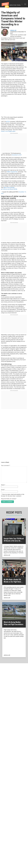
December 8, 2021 (17, 155)
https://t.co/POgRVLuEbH (8, 131)
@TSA (8, 121)
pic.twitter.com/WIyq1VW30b (9, 189)
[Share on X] (1, 420)
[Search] (22, 4)
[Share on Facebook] (1, 417)
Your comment (5, 465)
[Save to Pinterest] (1, 423)
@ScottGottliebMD (9, 187)
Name (3, 485)
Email (3, 489)
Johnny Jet (13, 30)
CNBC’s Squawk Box (12, 171)
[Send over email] (1, 427)
